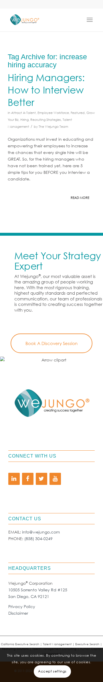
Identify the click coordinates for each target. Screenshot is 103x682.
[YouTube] (55, 479)
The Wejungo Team (53, 126)
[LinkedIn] (14, 479)
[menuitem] (91, 20)
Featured (78, 113)
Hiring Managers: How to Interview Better (46, 89)
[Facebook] (27, 479)
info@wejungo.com (41, 532)
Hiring (24, 119)
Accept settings (52, 671)
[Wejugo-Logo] (43, 19)
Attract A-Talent (23, 113)
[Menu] (91, 20)
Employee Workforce (53, 113)
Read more (80, 197)
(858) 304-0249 (38, 538)
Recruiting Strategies (45, 119)
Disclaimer (18, 613)
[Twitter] (41, 479)
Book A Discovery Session (51, 343)
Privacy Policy (21, 606)
